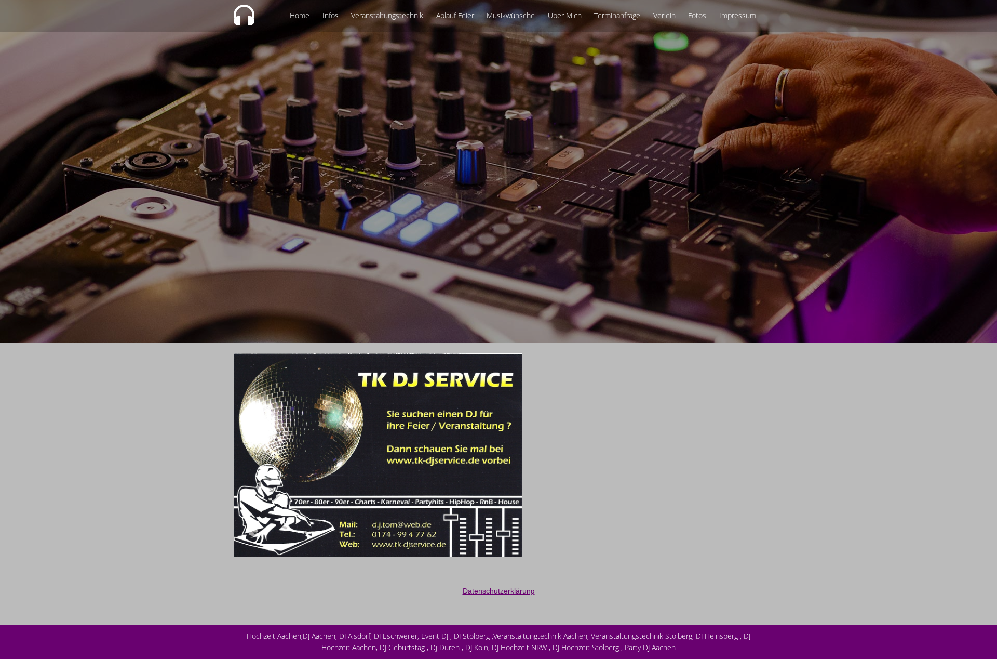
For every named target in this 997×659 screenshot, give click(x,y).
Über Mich (565, 15)
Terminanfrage (617, 15)
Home (299, 15)
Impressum (737, 15)
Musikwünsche (511, 15)
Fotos (697, 15)
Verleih (664, 15)
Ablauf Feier (455, 15)
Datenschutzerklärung (499, 591)
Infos (330, 15)
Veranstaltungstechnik (387, 15)
